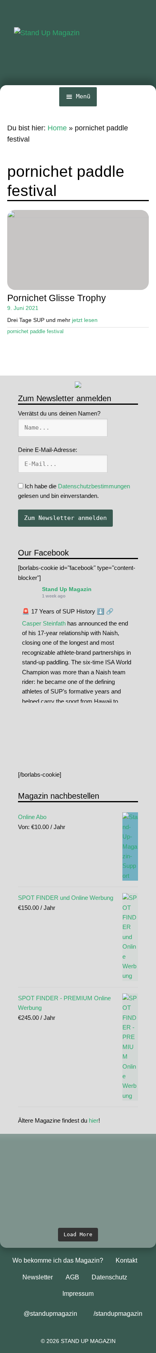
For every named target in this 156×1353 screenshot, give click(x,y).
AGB (72, 1277)
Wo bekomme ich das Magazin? (57, 1260)
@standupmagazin (50, 1313)
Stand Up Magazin (67, 589)
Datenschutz (109, 1277)
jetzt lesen (85, 320)
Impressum (78, 1293)
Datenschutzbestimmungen (94, 486)
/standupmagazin (118, 1313)
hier (93, 1120)
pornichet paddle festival (35, 331)
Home (57, 128)
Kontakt (126, 1260)
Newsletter (37, 1277)
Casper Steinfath (44, 623)
